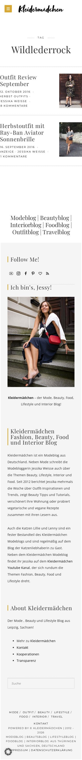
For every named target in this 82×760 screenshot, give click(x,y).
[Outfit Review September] (70, 90)
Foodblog (57, 224)
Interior (39, 716)
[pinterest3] (33, 273)
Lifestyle (62, 712)
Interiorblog (25, 224)
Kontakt (22, 647)
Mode (13, 712)
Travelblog (56, 232)
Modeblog (23, 217)
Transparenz (26, 660)
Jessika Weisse (32, 151)
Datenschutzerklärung (52, 750)
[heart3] (40, 273)
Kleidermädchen (43, 641)
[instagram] (18, 273)
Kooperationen (28, 654)
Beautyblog (54, 217)
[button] (8, 751)
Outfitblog (25, 232)
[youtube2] (11, 273)
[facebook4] (25, 273)
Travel (57, 716)
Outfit (28, 712)
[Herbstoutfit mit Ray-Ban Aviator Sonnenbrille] (70, 139)
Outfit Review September (18, 80)
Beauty (44, 712)
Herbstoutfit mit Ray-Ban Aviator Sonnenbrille (22, 132)
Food (23, 716)
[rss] (47, 273)
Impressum (18, 750)
